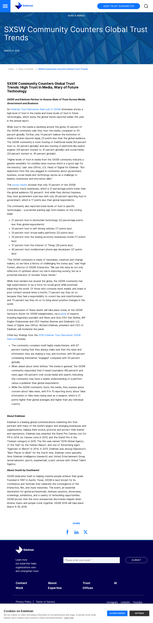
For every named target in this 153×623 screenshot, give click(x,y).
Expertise (55, 588)
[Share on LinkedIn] (76, 533)
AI (115, 583)
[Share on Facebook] (67, 533)
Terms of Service (45, 601)
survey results (19, 184)
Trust (86, 583)
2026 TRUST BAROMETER (118, 6)
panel (63, 313)
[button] (5, 6)
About (52, 583)
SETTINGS (139, 613)
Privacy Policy (23, 601)
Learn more (69, 618)
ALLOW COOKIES (117, 613)
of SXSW (55, 109)
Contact (21, 583)
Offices (88, 588)
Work (19, 588)
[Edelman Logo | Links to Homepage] (19, 7)
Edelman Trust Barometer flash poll (30, 109)
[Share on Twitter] (85, 533)
